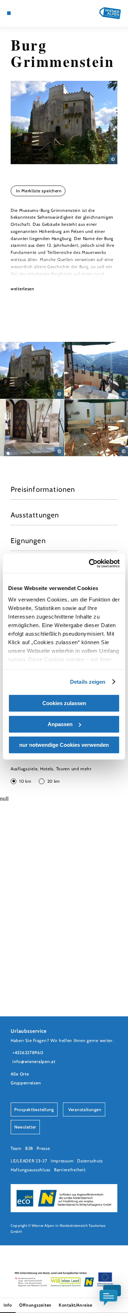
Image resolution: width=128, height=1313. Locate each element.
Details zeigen (87, 682)
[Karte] (19, 13)
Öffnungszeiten (35, 1305)
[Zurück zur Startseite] (110, 13)
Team (16, 1148)
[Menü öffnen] (9, 13)
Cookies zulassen (64, 703)
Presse (43, 1148)
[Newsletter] (25, 13)
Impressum (62, 1160)
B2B (29, 1148)
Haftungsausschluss (30, 1169)
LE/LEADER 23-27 (29, 1160)
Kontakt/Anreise (75, 1305)
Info (8, 1305)
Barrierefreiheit (70, 1169)
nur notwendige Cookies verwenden (64, 745)
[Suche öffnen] (35, 13)
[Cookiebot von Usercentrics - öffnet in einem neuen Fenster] (90, 563)
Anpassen (60, 724)
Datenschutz (90, 1160)
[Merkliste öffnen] (30, 13)
